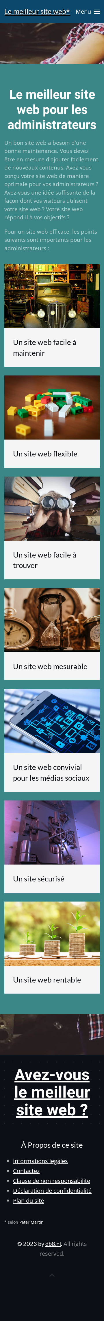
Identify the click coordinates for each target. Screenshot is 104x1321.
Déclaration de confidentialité (52, 1191)
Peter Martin (31, 1222)
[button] (88, 11)
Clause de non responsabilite (51, 1181)
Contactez (26, 1171)
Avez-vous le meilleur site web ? (52, 1092)
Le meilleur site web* (37, 11)
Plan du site (28, 1200)
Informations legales (40, 1161)
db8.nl (53, 1243)
